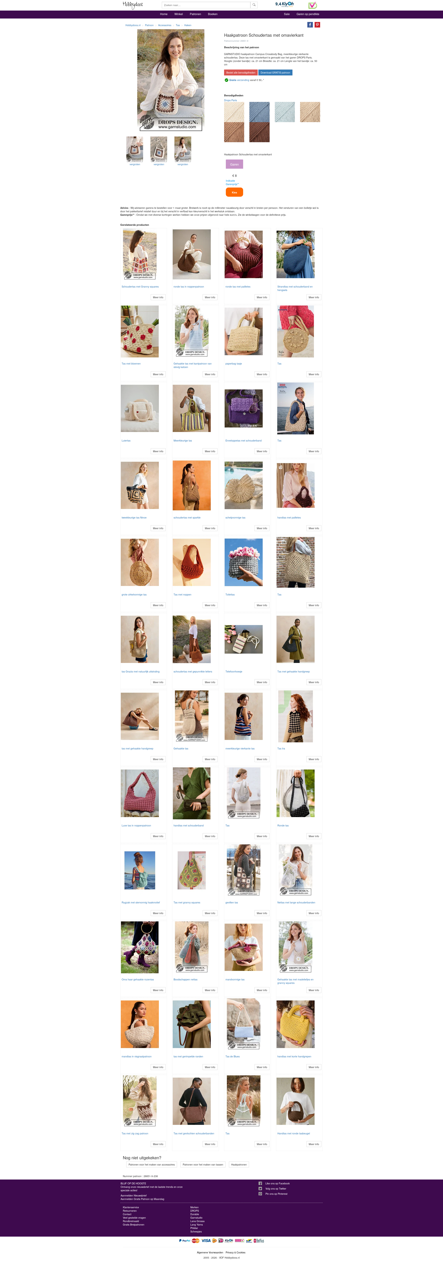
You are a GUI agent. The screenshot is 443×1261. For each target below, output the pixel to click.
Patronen (195, 14)
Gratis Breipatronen (133, 1224)
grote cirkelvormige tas (134, 594)
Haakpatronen (239, 1164)
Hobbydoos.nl (133, 25)
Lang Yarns (196, 1224)
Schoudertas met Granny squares (140, 286)
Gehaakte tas (181, 748)
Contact (127, 1214)
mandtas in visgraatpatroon (137, 1056)
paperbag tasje (233, 363)
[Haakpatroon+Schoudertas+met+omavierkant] (309, 24)
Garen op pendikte (308, 14)
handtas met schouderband (189, 825)
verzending (239, 80)
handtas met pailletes (289, 517)
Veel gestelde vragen (134, 1217)
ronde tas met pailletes (237, 286)
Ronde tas (283, 825)
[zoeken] (254, 5)
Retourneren (130, 1210)
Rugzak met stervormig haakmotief (141, 902)
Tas (279, 363)
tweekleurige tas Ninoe (134, 517)
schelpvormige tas (235, 517)
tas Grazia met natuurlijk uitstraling (141, 671)
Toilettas (230, 594)
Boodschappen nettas (185, 979)
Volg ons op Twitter (275, 1188)
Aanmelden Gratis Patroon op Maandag (142, 1199)
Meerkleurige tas (183, 440)
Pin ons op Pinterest (276, 1193)
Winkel (178, 14)
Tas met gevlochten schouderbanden (194, 1133)
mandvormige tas (235, 979)
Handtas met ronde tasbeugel (293, 1133)
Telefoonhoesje (233, 671)
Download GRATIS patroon (275, 72)
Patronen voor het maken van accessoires (152, 1164)
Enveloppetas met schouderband (243, 440)
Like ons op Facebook (277, 1183)
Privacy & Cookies (235, 1252)
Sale (287, 14)
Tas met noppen (182, 594)
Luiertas (126, 440)
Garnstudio (196, 1217)
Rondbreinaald (131, 1221)
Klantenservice (131, 1207)
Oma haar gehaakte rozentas (138, 979)
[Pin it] (316, 24)
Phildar (194, 1228)
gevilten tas (231, 902)
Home (164, 14)
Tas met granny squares (187, 902)
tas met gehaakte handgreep (137, 748)
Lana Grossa (197, 1221)
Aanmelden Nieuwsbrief (134, 1195)
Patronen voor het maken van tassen (203, 1164)
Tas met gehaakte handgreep (293, 671)
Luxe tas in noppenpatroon (136, 825)
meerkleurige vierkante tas (240, 748)
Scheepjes (196, 1231)
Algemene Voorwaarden (210, 1252)
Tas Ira (281, 748)
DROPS (194, 1210)
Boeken (213, 14)
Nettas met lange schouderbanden (296, 902)
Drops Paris (230, 100)
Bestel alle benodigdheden (240, 72)
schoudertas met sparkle (187, 517)
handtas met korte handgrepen (294, 1056)
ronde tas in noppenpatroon (189, 286)
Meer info (158, 297)
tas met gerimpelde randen (188, 1056)
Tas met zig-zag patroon (135, 1133)
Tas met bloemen (131, 363)
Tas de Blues (232, 1056)
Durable (194, 1214)
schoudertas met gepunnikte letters (193, 671)
